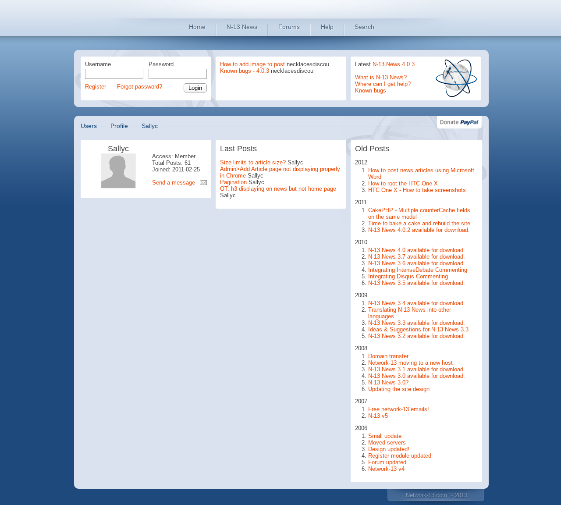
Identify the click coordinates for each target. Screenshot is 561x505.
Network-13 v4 (386, 469)
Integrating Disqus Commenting (408, 276)
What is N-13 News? (381, 77)
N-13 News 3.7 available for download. (416, 256)
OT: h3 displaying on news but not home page (278, 188)
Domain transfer (388, 356)
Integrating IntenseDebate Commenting (417, 270)
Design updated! (388, 449)
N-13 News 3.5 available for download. (416, 283)
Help (327, 26)
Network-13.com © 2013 (436, 495)
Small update (384, 436)
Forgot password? (139, 86)
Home (197, 26)
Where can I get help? (383, 84)
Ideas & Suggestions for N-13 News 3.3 (418, 329)
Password (161, 64)
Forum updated (387, 462)
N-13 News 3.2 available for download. (416, 336)
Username (98, 64)
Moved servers (387, 442)
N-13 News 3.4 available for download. (416, 303)
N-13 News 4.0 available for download (415, 250)
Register (95, 86)
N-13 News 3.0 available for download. (416, 376)
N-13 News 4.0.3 (394, 64)
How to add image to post (252, 64)
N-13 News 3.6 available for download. (416, 263)
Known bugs (370, 90)
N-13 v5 (378, 416)
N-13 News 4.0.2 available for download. (419, 230)
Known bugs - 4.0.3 (244, 71)
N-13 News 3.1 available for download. (416, 369)
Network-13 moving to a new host (410, 362)
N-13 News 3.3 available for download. (416, 323)
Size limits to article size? (253, 162)
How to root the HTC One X (403, 183)
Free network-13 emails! (398, 409)
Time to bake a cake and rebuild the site (419, 223)
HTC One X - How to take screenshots (417, 190)
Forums (289, 26)
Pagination (233, 182)
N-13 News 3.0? (388, 382)
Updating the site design (399, 389)
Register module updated (399, 455)
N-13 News (242, 26)
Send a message (173, 182)
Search (364, 26)
